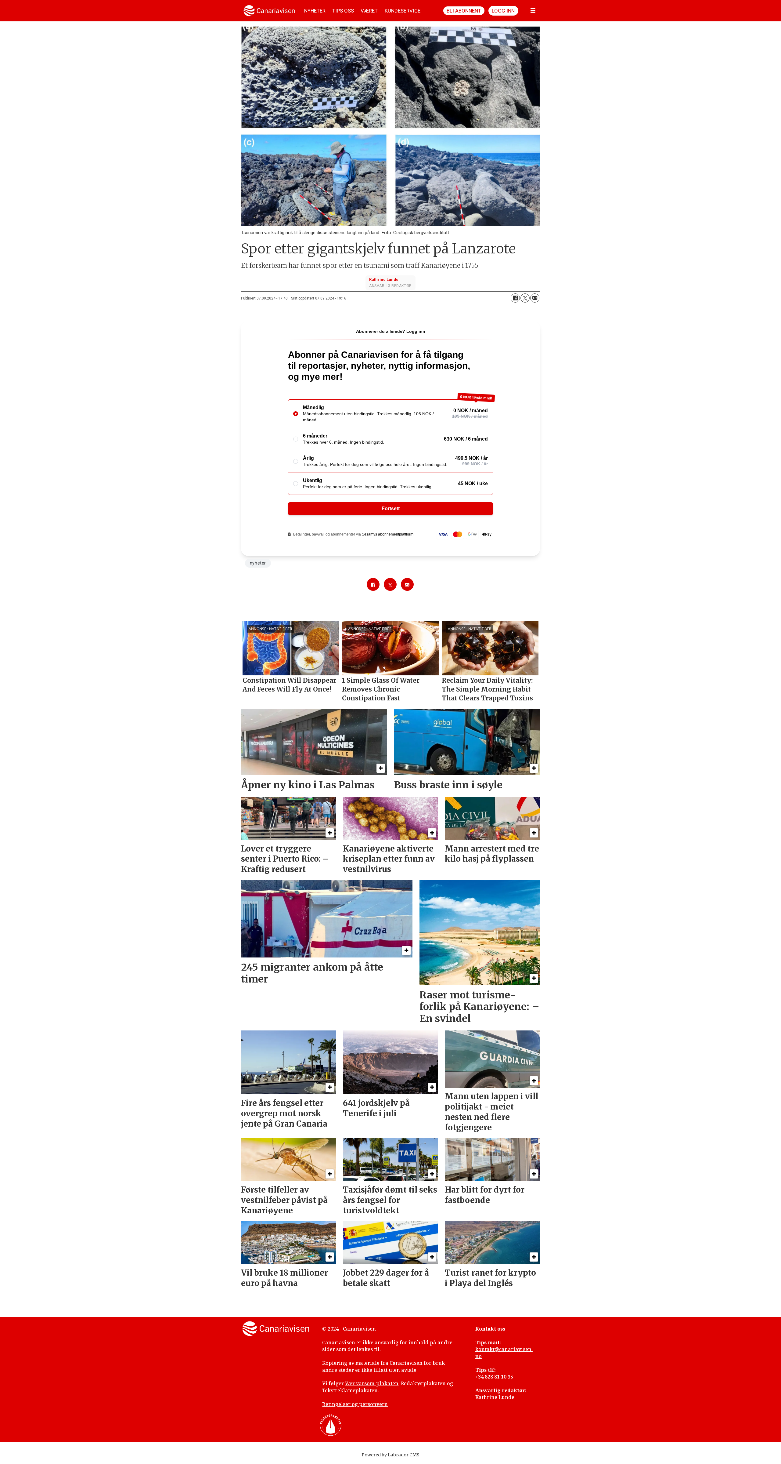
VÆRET (369, 11)
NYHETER (315, 11)
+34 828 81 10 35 (494, 1376)
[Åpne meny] (533, 10)
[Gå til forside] (269, 10)
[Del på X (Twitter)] (525, 298)
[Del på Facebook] (515, 298)
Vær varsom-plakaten (371, 1383)
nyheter (258, 563)
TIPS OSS (343, 11)
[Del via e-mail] (534, 298)
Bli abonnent (464, 11)
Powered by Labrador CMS (390, 1455)
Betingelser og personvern (355, 1404)
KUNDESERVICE (402, 11)
